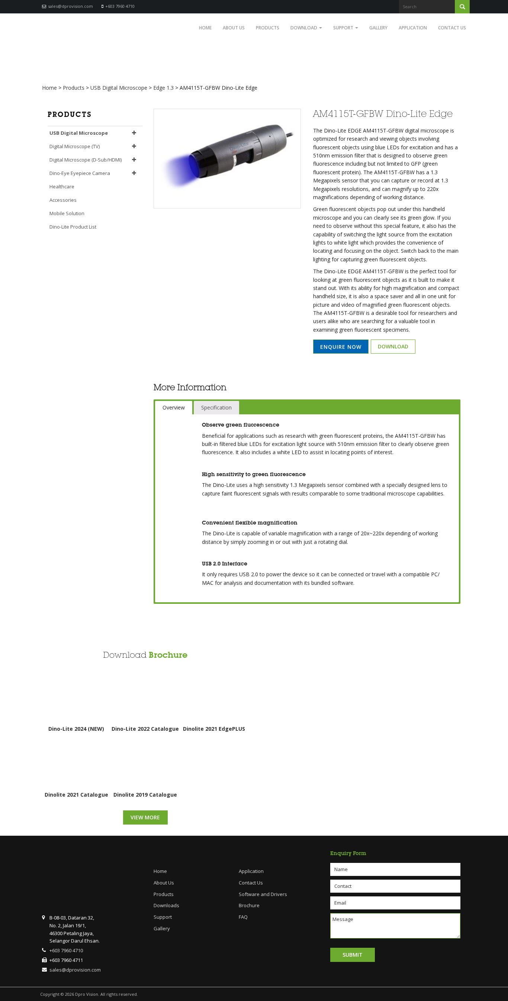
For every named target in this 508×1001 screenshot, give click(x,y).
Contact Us (452, 28)
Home (205, 28)
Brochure (168, 655)
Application (413, 28)
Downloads (166, 905)
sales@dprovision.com (70, 6)
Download (304, 28)
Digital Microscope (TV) (74, 146)
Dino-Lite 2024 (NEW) (76, 728)
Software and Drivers (263, 894)
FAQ (243, 917)
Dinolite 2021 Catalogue (76, 794)
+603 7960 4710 (120, 6)
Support (343, 28)
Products (267, 28)
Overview (174, 407)
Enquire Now (340, 346)
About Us (234, 28)
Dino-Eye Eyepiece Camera (79, 173)
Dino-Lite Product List (72, 226)
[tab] (173, 407)
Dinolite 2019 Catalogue (145, 794)
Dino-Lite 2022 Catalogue (145, 728)
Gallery (378, 28)
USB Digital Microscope (78, 133)
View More (145, 817)
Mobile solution (66, 213)
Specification (216, 407)
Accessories (63, 200)
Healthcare (61, 186)
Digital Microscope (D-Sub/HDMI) (85, 159)
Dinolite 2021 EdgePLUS (214, 728)
